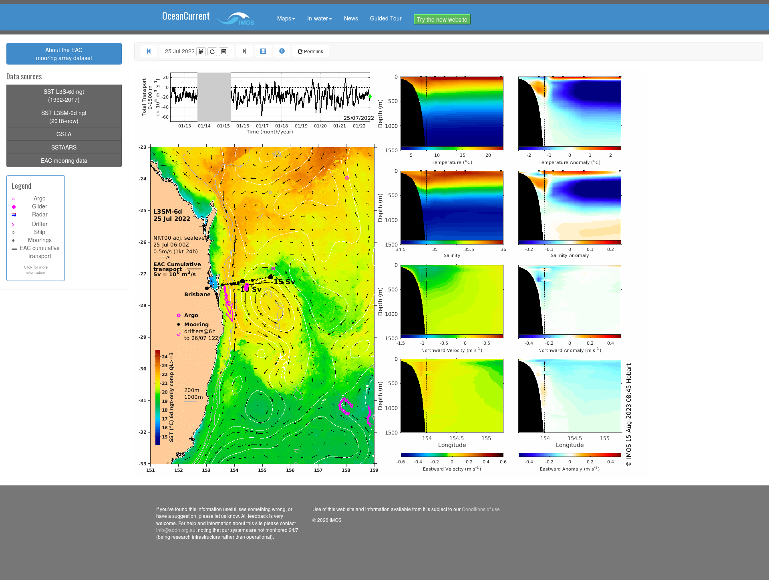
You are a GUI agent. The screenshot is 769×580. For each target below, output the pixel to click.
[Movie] (263, 51)
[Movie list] (223, 51)
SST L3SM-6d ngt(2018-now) (64, 117)
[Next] (244, 51)
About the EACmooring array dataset (64, 54)
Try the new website (442, 19)
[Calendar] (201, 51)
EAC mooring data (64, 160)
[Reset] (212, 51)
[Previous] (149, 51)
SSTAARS (63, 147)
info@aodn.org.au (175, 529)
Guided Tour (386, 18)
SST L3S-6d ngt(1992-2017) (64, 95)
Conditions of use (481, 508)
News (351, 18)
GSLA (63, 134)
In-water (317, 18)
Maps (284, 18)
